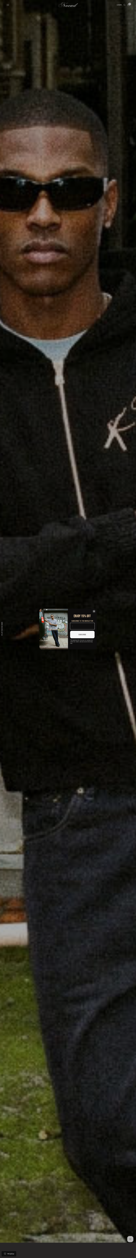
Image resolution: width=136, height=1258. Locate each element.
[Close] (94, 611)
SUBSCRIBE (82, 634)
